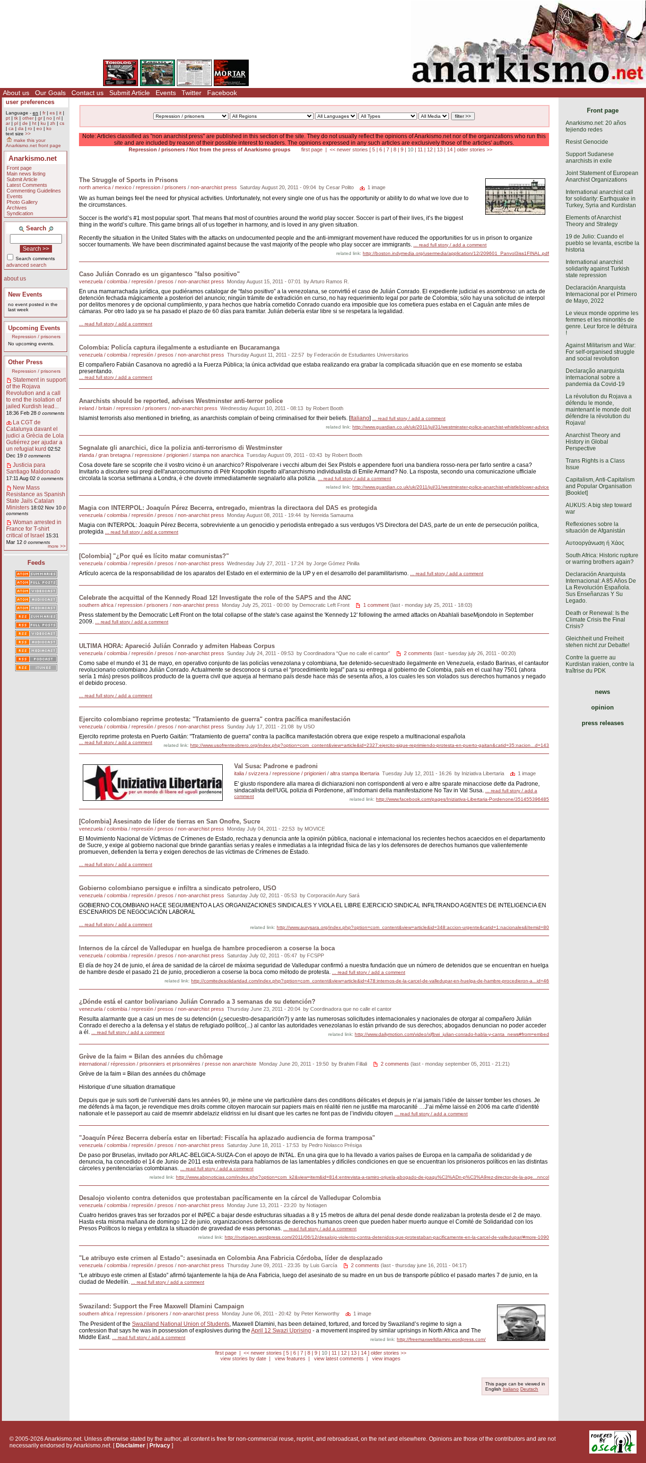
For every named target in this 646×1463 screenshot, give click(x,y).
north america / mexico (105, 187)
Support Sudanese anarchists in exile (590, 157)
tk (16, 118)
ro (30, 128)
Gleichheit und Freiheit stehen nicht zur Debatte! (597, 641)
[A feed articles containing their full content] (36, 625)
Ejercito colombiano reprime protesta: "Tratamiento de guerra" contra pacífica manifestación (214, 719)
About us (16, 92)
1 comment (376, 605)
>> (28, 133)
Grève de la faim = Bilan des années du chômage (151, 1056)
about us (15, 278)
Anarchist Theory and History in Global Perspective (593, 442)
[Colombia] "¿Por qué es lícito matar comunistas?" (154, 556)
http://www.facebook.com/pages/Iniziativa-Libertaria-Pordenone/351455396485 (462, 799)
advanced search (26, 265)
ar (8, 123)
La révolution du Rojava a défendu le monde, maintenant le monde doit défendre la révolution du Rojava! (599, 409)
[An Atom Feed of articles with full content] (36, 583)
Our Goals (50, 92)
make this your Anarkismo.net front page (33, 143)
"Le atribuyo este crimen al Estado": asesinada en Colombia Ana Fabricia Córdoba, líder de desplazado (231, 1258)
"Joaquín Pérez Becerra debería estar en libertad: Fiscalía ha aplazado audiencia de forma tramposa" (227, 1137)
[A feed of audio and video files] (36, 608)
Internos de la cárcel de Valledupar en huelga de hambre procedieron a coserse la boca (207, 948)
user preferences (30, 101)
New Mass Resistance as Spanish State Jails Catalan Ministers (35, 497)
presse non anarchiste (230, 1064)
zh (52, 123)
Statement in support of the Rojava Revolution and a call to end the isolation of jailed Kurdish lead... (36, 393)
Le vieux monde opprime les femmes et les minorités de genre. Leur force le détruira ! (602, 323)
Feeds (36, 562)
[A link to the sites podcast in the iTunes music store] (36, 668)
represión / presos (152, 281)
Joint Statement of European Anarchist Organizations (602, 176)
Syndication (20, 213)
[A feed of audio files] (36, 600)
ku (43, 123)
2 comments (418, 653)
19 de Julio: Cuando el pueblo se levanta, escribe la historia (602, 243)
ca (11, 128)
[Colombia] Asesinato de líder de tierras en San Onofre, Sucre (169, 821)
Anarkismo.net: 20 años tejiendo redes (596, 126)
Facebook (222, 92)
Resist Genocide (587, 142)
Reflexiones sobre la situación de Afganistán (595, 527)
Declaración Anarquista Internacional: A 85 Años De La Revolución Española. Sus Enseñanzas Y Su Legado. (601, 587)
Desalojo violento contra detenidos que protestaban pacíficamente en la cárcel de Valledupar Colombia (230, 1197)
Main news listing (26, 173)
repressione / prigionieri (161, 455)
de (25, 123)
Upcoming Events (34, 328)
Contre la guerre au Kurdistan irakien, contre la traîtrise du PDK (600, 664)
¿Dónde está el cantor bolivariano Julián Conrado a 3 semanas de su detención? (197, 1001)
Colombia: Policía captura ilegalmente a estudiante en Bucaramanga (179, 347)
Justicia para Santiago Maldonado (33, 468)
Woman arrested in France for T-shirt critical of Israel (33, 529)
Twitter (191, 92)
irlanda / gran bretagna (105, 455)
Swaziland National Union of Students (180, 1324)
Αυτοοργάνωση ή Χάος (595, 543)
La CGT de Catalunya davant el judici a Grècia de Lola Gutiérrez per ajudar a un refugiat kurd (35, 435)
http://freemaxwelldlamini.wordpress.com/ (441, 1339)
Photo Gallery (22, 202)
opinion (602, 707)
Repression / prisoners (36, 336)
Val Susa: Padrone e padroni (276, 766)
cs (62, 123)
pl (16, 123)
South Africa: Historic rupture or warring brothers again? (602, 558)
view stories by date (243, 1358)
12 (430, 149)
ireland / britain (95, 408)
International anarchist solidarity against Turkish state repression (597, 269)
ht (34, 123)
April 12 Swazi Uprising (281, 1330)
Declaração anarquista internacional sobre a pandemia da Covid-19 (595, 377)
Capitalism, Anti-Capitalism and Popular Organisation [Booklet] (600, 486)
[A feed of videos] (36, 591)
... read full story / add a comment (450, 244)
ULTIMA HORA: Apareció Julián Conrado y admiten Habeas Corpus (177, 645)
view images (386, 1358)
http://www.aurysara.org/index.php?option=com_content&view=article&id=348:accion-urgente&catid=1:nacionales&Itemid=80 (413, 927)
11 (420, 149)
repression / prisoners (161, 187)
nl (58, 118)
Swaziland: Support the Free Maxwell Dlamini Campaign (161, 1306)
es (52, 112)
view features (290, 1358)
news (602, 691)
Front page (19, 168)
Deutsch (529, 1389)
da (21, 128)
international (92, 1064)
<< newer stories (349, 149)
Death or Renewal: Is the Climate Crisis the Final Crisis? (597, 620)
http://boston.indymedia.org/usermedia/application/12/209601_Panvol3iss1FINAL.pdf (456, 253)
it (60, 112)
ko (49, 128)
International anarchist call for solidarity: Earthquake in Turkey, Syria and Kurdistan (601, 199)
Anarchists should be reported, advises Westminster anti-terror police (181, 400)
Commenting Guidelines (34, 190)
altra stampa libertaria (354, 773)
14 (450, 149)
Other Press (25, 362)
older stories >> (474, 149)
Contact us (87, 92)
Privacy (159, 1445)
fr (44, 112)
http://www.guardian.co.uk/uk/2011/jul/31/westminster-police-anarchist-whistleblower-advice (450, 426)
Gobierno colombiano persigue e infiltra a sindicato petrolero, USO (177, 888)
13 (440, 149)
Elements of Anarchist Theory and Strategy (593, 221)
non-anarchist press (214, 187)
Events (166, 92)
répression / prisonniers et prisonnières (156, 1064)
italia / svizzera (251, 773)
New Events (25, 294)
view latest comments (339, 1358)
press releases (603, 723)
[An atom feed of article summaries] (36, 574)
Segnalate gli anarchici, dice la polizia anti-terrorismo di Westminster (180, 447)
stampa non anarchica (218, 455)
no (49, 118)
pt (8, 118)
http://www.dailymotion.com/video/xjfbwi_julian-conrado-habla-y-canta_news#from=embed (452, 1034)
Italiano (359, 418)
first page (312, 149)
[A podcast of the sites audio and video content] (36, 660)
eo (39, 128)
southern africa (96, 605)
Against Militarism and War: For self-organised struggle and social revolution (601, 352)
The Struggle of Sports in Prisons (128, 180)
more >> (57, 546)
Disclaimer (130, 1445)
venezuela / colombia (103, 281)
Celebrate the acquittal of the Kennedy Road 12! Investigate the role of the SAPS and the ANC (215, 597)
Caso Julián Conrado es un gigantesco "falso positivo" (159, 274)
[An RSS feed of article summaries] (36, 617)
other (28, 118)
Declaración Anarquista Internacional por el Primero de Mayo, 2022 (601, 294)
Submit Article (129, 92)
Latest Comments (27, 185)
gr (40, 118)
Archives (17, 207)
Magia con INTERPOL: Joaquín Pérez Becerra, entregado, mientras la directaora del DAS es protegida (228, 507)
